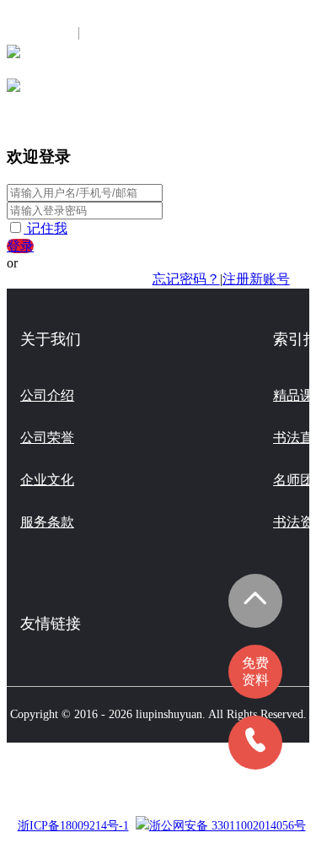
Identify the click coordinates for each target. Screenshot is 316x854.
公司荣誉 (47, 437)
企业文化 (47, 480)
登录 (20, 246)
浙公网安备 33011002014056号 (227, 825)
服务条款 (47, 522)
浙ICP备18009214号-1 (73, 825)
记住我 (47, 228)
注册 (103, 33)
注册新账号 (256, 279)
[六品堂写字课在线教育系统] (13, 57)
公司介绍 (47, 395)
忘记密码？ (186, 279)
